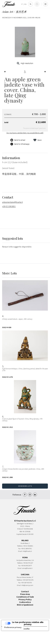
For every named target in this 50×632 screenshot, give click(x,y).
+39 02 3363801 (9, 206)
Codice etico (25, 602)
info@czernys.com (27, 585)
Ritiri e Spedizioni (25, 604)
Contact (25, 591)
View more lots (25, 486)
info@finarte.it (27, 551)
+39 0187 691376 (28, 580)
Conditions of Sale (25, 596)
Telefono (20, 546)
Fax (19, 549)
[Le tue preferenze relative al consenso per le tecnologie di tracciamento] (13, 627)
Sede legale (20, 524)
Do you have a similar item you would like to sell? (25, 133)
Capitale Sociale (22, 534)
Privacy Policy (25, 599)
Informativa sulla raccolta (16, 628)
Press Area (25, 594)
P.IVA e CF (20, 529)
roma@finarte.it (27, 568)
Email (20, 551)
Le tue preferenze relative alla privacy (27, 623)
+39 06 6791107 (28, 563)
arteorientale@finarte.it (12, 202)
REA (21, 531)
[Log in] (37, 4)
